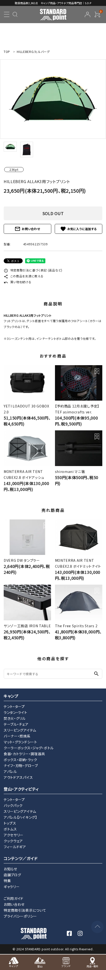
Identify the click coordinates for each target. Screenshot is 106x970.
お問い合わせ (27, 229)
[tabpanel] (53, 99)
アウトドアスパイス (18, 777)
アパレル (10, 771)
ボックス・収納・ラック (20, 759)
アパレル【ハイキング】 (20, 817)
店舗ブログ (12, 874)
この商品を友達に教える (23, 276)
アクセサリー (13, 834)
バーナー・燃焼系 (17, 736)
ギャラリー (12, 886)
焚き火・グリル (15, 718)
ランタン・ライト (15, 712)
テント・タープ (14, 706)
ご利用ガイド (13, 898)
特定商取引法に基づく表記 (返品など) (33, 270)
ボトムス (10, 829)
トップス (10, 823)
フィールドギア (15, 846)
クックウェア (13, 840)
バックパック (13, 805)
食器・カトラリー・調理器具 (24, 753)
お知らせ (10, 868)
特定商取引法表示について (25, 910)
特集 (7, 880)
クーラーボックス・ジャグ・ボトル (29, 747)
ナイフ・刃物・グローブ (21, 765)
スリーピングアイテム (20, 730)
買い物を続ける (18, 282)
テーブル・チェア (16, 724)
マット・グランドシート (20, 741)
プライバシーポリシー (20, 916)
